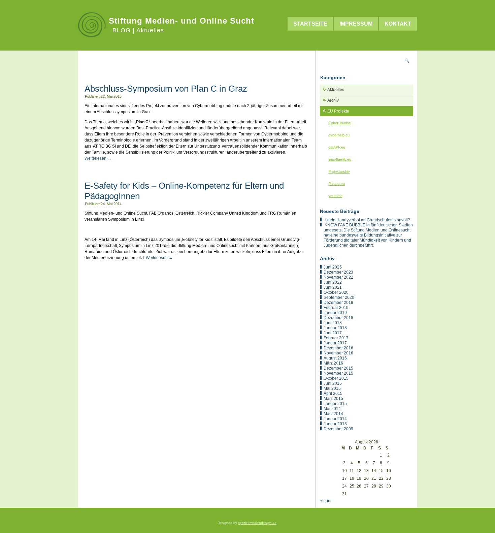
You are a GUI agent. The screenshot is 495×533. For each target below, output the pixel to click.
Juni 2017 (333, 333)
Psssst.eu (336, 184)
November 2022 (338, 277)
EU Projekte (338, 111)
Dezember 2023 (338, 272)
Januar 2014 (335, 418)
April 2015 (333, 393)
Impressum (355, 24)
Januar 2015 (335, 403)
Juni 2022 (333, 282)
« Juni (325, 500)
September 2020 (339, 297)
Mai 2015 (332, 388)
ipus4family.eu (339, 159)
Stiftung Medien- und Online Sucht (181, 20)
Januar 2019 (335, 312)
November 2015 (338, 373)
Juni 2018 (333, 322)
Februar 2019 (336, 307)
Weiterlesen (98, 158)
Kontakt (398, 24)
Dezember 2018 (338, 317)
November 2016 (338, 353)
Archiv (333, 100)
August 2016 (335, 358)
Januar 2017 (335, 343)
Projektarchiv (339, 171)
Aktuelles (335, 89)
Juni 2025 (333, 267)
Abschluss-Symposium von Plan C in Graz (166, 89)
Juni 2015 (333, 383)
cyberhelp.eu (339, 135)
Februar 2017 (336, 338)
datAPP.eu (336, 147)
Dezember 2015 (338, 368)
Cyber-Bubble (339, 123)
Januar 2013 (335, 423)
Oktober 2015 (336, 378)
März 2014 (333, 413)
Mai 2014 (332, 408)
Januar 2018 (335, 327)
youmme (335, 196)
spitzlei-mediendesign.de (257, 523)
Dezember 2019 (338, 302)
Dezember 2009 (338, 429)
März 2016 (333, 363)
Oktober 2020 (336, 292)
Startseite (310, 24)
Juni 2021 (333, 287)
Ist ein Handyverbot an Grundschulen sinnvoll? (367, 220)
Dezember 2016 (338, 348)
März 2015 (333, 398)
